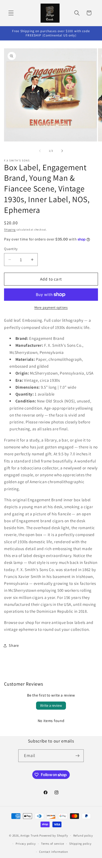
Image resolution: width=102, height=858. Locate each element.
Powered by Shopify (53, 835)
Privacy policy (26, 844)
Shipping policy (80, 844)
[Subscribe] (78, 755)
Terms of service (52, 844)
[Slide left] (40, 151)
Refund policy (83, 835)
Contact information (53, 852)
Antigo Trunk (29, 835)
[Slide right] (62, 151)
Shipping (9, 229)
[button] (11, 13)
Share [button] (14, 645)
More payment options (51, 307)
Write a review (51, 705)
